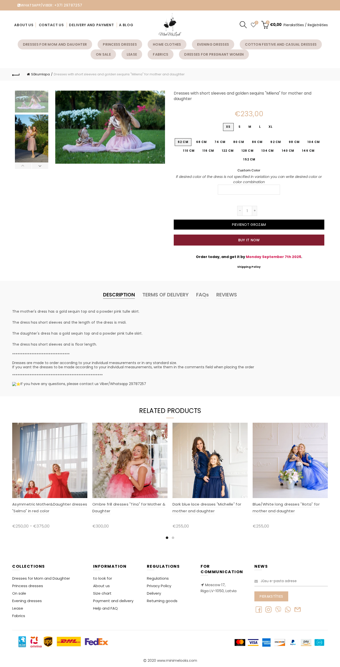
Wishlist (256, 22)
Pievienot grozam (249, 224)
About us (24, 24)
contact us (51, 24)
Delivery (154, 593)
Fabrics (160, 54)
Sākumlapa (40, 74)
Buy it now (249, 240)
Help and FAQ (105, 608)
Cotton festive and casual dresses (281, 44)
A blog (126, 24)
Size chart (102, 593)
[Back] (16, 74)
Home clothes (167, 44)
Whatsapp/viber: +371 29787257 (51, 5)
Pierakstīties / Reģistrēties (305, 24)
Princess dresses (120, 44)
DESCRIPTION (119, 294)
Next (40, 165)
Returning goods (162, 600)
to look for (102, 578)
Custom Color (248, 170)
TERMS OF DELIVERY (165, 294)
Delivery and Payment (91, 24)
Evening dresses (213, 44)
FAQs (202, 294)
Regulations (158, 578)
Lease (132, 54)
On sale (103, 54)
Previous (23, 165)
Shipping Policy (249, 267)
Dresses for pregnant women (214, 54)
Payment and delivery (113, 600)
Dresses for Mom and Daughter (55, 44)
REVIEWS (226, 294)
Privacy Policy (159, 585)
